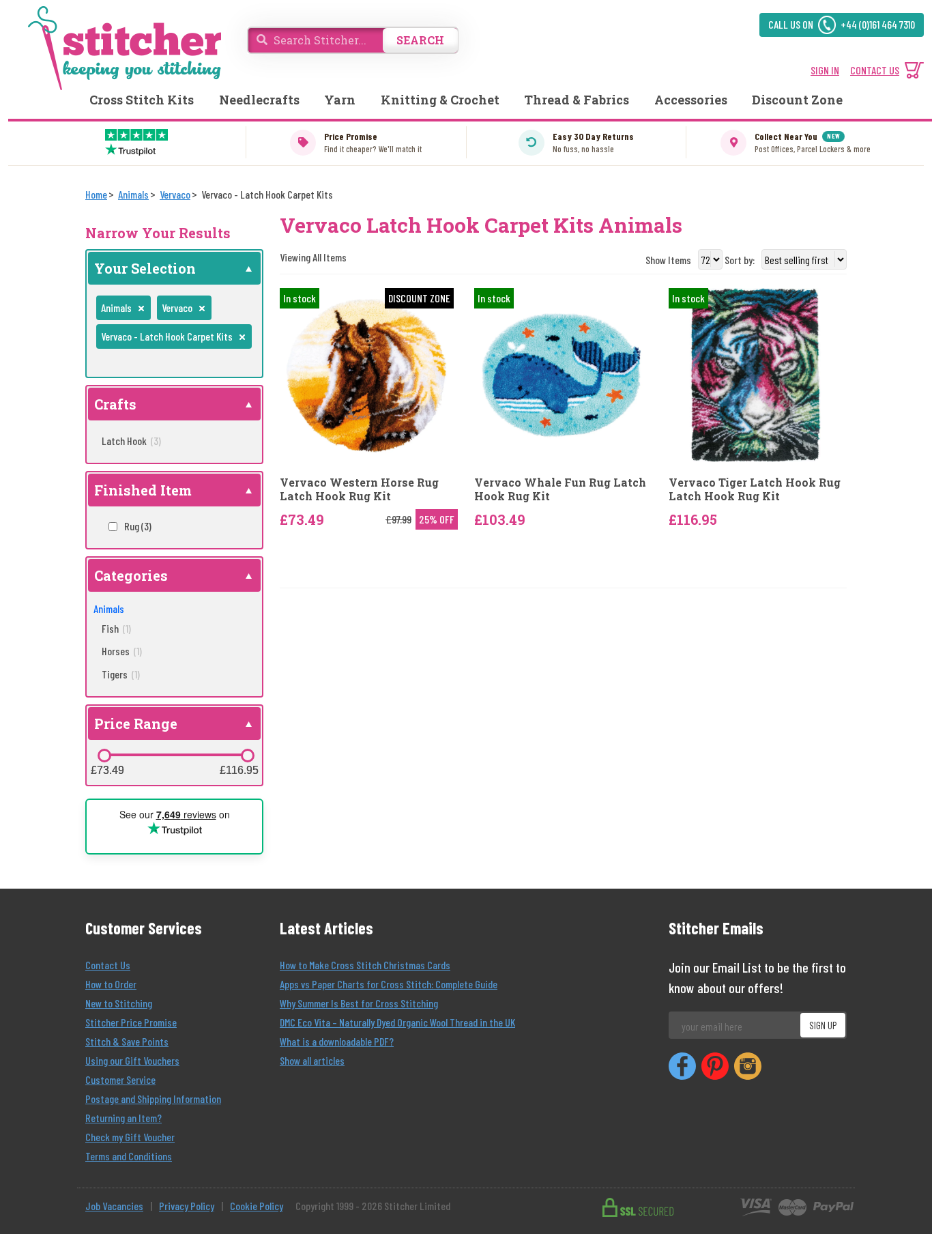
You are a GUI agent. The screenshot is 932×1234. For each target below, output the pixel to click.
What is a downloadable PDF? (337, 1041)
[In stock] (561, 373)
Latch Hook (131, 440)
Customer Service (120, 1079)
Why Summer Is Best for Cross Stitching (359, 1002)
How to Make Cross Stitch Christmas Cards (365, 964)
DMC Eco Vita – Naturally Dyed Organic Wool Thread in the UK (397, 1022)
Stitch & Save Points (127, 1041)
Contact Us (107, 964)
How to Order (110, 983)
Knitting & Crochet (440, 99)
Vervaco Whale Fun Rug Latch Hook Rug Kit (560, 489)
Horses (122, 650)
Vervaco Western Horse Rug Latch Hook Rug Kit (359, 489)
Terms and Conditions (128, 1155)
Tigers (121, 674)
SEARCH (420, 40)
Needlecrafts (259, 99)
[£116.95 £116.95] (247, 755)
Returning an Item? (123, 1117)
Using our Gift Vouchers (132, 1060)
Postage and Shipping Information (153, 1098)
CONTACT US (874, 69)
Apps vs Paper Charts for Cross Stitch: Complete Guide (388, 983)
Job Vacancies (114, 1205)
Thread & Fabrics (576, 99)
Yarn (339, 99)
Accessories (690, 99)
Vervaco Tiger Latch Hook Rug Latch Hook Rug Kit (755, 489)
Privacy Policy (186, 1205)
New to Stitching (118, 1002)
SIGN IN (825, 69)
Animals (108, 608)
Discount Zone (797, 99)
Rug (137, 525)
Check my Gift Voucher (130, 1136)
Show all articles (312, 1060)
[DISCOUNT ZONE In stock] (367, 373)
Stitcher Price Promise (131, 1022)
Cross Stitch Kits (141, 99)
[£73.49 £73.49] (104, 755)
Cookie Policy (256, 1205)
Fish (116, 628)
